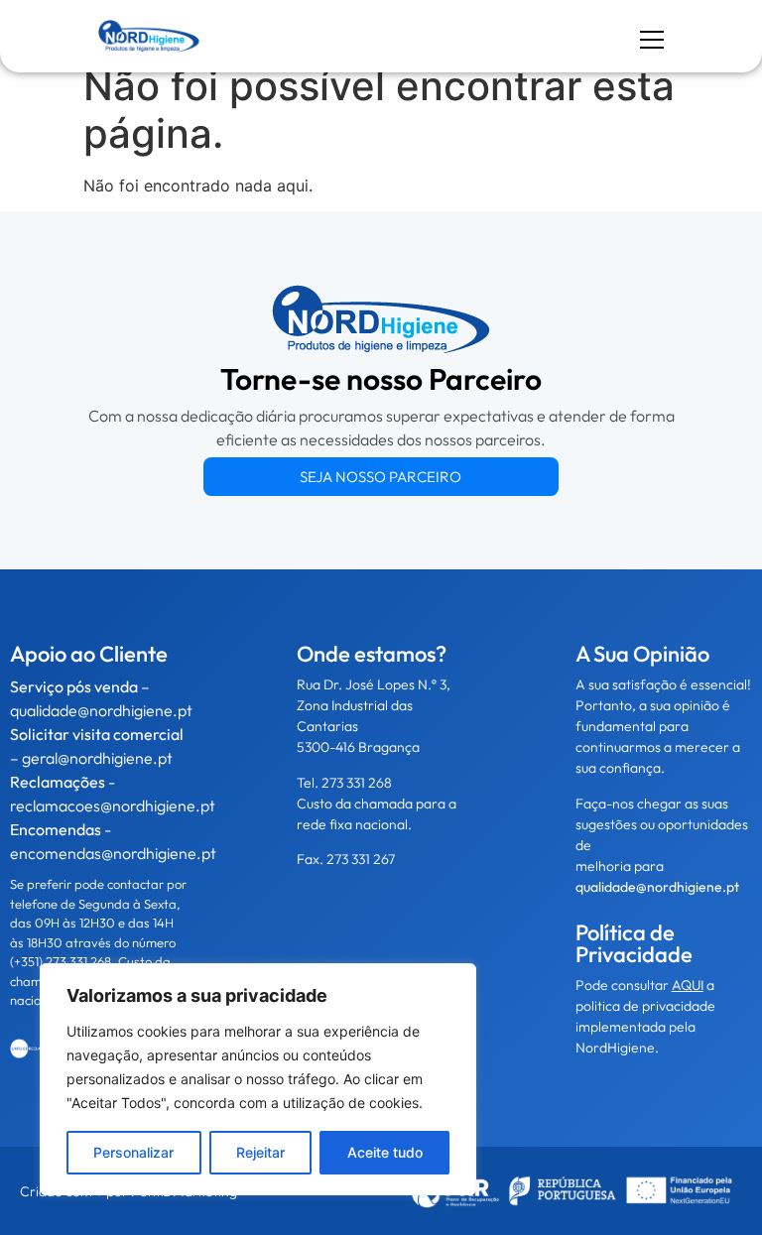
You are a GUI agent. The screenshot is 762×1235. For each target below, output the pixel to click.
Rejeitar (260, 1152)
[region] (258, 1079)
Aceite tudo (385, 1152)
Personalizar (133, 1152)
